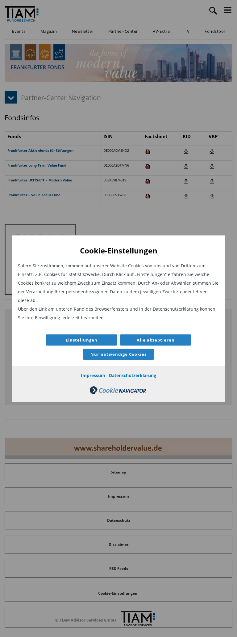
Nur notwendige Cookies (118, 354)
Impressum (93, 375)
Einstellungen (82, 340)
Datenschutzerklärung (132, 375)
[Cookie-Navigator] (118, 392)
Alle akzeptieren (156, 340)
